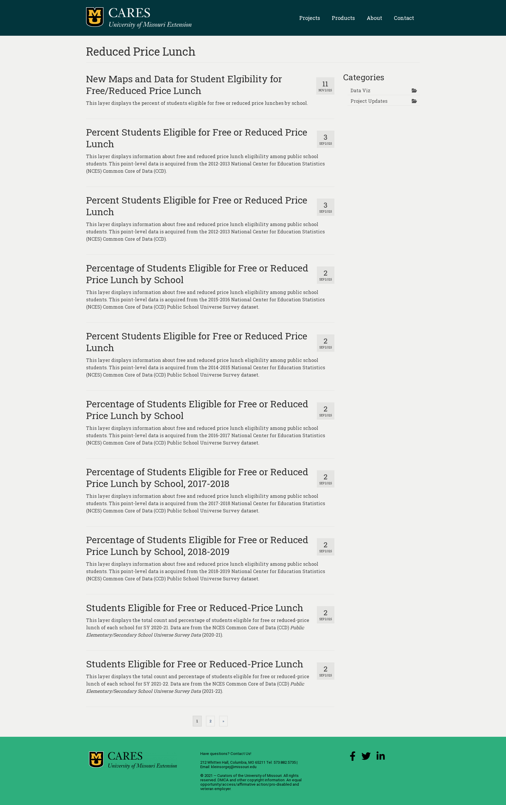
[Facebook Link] (352, 758)
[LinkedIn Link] (381, 758)
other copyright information (261, 780)
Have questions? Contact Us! (225, 753)
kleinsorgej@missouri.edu (234, 767)
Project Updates (369, 101)
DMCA (223, 780)
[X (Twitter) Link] (366, 758)
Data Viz (360, 90)
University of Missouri (263, 775)
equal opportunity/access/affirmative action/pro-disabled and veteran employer (251, 784)
